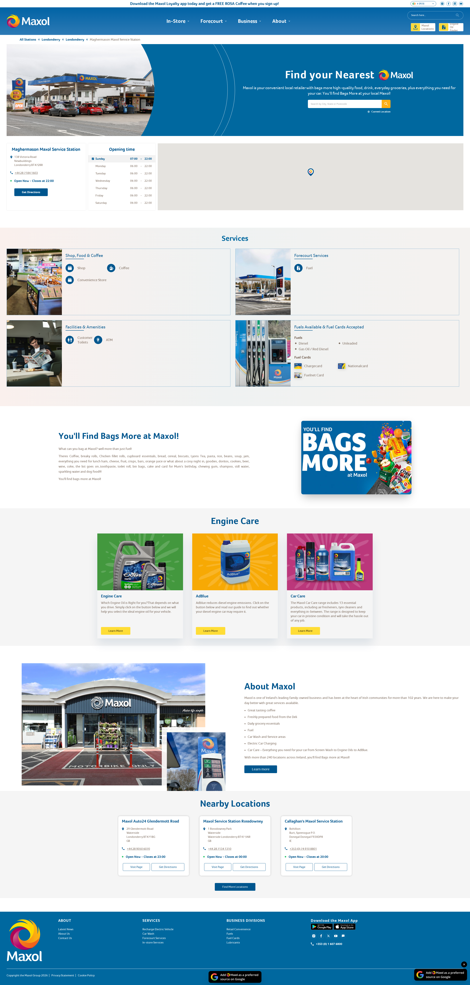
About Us (64, 933)
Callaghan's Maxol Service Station (314, 821)
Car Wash (148, 933)
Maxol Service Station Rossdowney (233, 821)
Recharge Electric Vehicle (157, 929)
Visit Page (136, 867)
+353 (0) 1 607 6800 (329, 944)
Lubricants (233, 942)
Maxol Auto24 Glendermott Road (150, 821)
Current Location (381, 111)
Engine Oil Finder (454, 27)
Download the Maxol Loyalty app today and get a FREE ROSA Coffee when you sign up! (166, 3)
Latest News (65, 929)
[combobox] (435, 15)
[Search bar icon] (386, 104)
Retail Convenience (239, 929)
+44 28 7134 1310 (219, 848)
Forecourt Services (154, 938)
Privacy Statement (62, 975)
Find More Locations (235, 887)
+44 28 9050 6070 (138, 848)
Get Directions (31, 192)
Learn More (116, 631)
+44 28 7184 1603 (26, 172)
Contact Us (65, 938)
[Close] (464, 964)
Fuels (230, 933)
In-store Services (153, 942)
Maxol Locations (428, 27)
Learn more (261, 769)
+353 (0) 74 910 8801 (303, 848)
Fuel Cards (233, 938)
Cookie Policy (86, 975)
